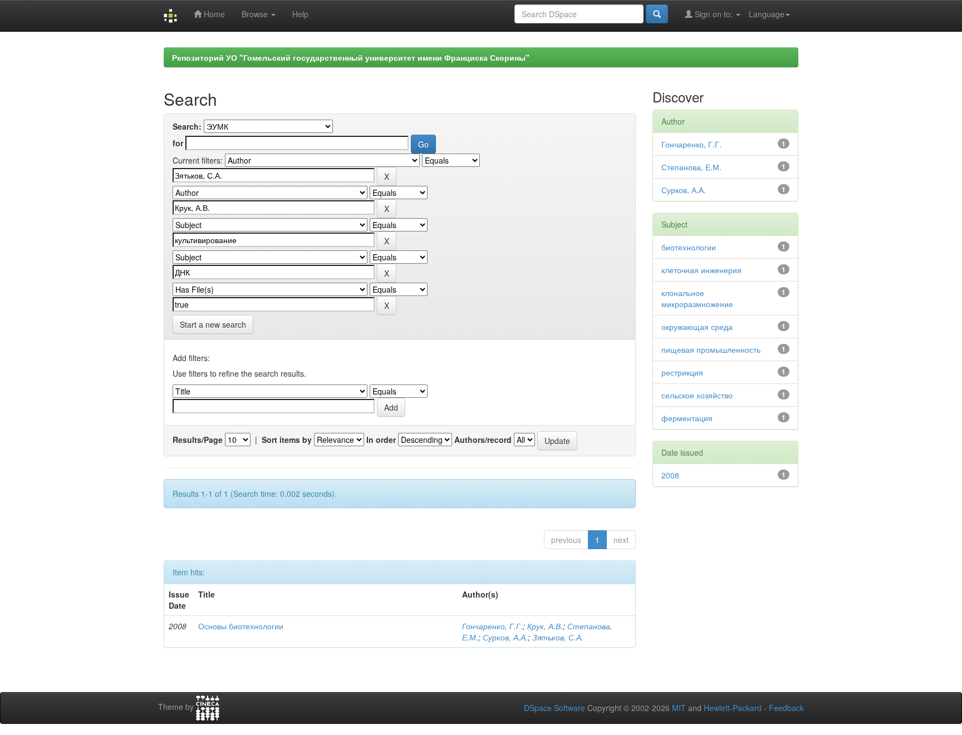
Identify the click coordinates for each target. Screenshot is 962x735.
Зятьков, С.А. (557, 637)
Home (213, 13)
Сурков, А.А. (505, 637)
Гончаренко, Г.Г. (492, 626)
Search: (187, 126)
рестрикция (682, 372)
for (178, 143)
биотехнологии (688, 247)
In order (381, 439)
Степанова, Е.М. (691, 166)
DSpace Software (554, 707)
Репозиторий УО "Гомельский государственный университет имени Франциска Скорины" (350, 57)
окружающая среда (697, 326)
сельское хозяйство (697, 395)
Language (766, 13)
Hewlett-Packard (733, 707)
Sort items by (287, 439)
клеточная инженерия (701, 269)
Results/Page (198, 439)
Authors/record (483, 439)
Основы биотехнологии (240, 626)
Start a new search (213, 324)
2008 (670, 475)
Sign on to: (714, 13)
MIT (679, 707)
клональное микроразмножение (697, 298)
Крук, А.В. (545, 626)
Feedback (786, 707)
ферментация (687, 417)
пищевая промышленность (710, 349)
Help (300, 13)
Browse (256, 13)
